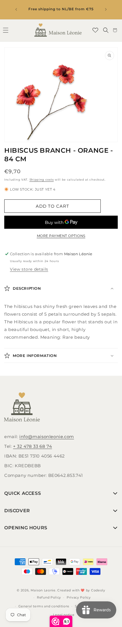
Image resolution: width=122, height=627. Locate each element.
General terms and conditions (44, 606)
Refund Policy (49, 597)
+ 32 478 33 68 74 (32, 446)
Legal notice (63, 615)
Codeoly (98, 590)
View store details (29, 269)
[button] (106, 30)
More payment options (61, 236)
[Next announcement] (106, 9)
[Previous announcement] (16, 9)
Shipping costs (42, 179)
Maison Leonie (43, 590)
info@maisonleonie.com (46, 436)
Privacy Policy (79, 597)
